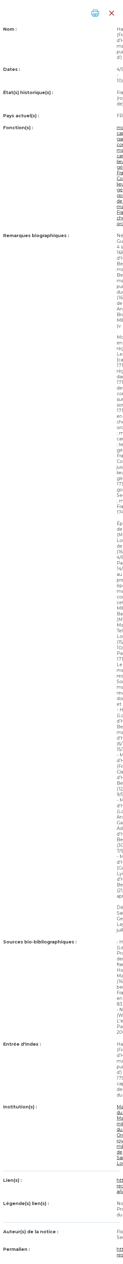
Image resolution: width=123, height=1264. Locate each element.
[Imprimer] (95, 13)
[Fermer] (112, 13)
